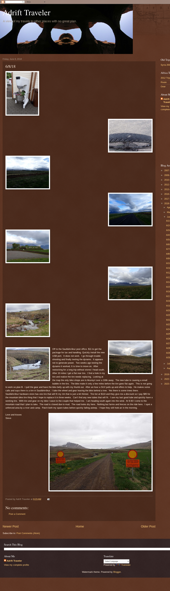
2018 (167, 203)
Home (80, 526)
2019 (167, 374)
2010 (167, 180)
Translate (125, 565)
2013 (167, 189)
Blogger (117, 572)
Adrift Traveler (26, 12)
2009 (167, 175)
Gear (163, 86)
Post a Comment (17, 514)
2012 (167, 184)
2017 (167, 199)
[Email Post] (48, 499)
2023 (167, 384)
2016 (167, 194)
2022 (167, 379)
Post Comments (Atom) (28, 533)
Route (164, 82)
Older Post (148, 526)
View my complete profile (16, 565)
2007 (167, 170)
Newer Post (11, 526)
